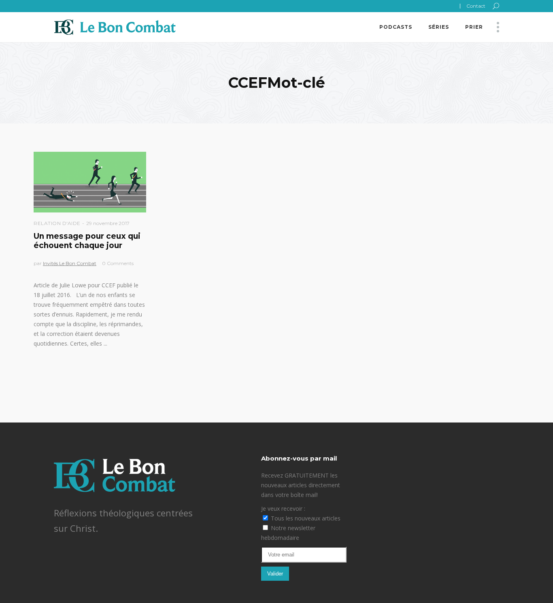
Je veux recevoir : (283, 508)
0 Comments (118, 263)
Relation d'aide (57, 223)
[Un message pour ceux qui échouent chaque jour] (90, 182)
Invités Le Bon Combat (69, 263)
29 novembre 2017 (108, 223)
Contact (475, 6)
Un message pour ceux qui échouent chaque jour (87, 240)
